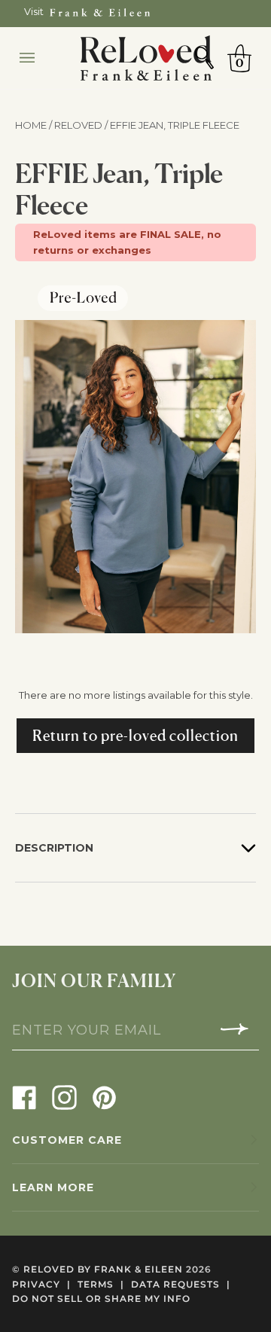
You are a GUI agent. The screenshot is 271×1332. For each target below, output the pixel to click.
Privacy (41, 1284)
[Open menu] (42, 58)
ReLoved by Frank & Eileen (103, 1269)
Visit (34, 11)
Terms (101, 1284)
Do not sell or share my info (101, 1298)
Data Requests (180, 1284)
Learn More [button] (53, 1187)
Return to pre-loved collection (135, 736)
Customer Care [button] (67, 1140)
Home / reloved (60, 125)
